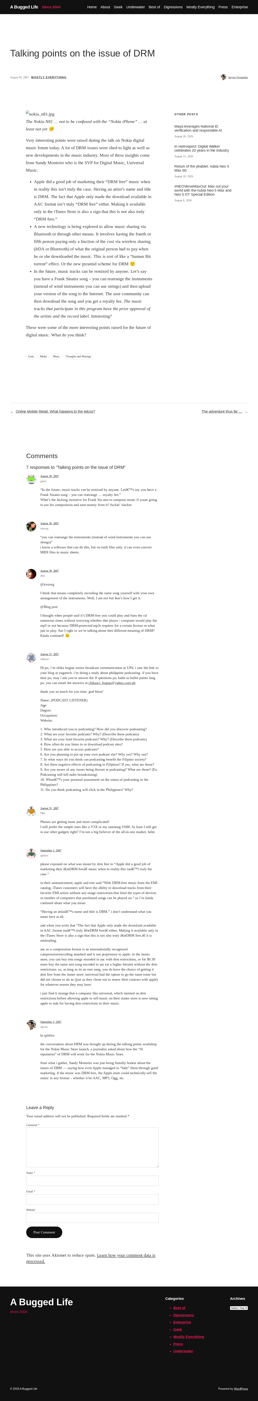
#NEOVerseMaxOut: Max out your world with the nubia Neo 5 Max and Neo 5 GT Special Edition (202, 190)
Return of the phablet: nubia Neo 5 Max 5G (201, 168)
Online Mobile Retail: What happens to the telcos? (55, 411)
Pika (42, 813)
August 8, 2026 (183, 200)
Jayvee (44, 1026)
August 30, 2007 (49, 476)
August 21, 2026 (183, 156)
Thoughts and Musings (78, 356)
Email (30, 1191)
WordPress (241, 1388)
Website (30, 1209)
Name (30, 1172)
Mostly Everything (49, 77)
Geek (31, 356)
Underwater (183, 1351)
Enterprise (182, 1322)
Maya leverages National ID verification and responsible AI (198, 128)
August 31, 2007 (49, 654)
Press (178, 1344)
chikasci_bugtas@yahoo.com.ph (111, 683)
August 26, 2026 (183, 136)
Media (43, 356)
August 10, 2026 (183, 176)
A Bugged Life (24, 6)
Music (56, 356)
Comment (32, 1125)
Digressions (183, 1315)
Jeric (43, 575)
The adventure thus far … (222, 411)
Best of (179, 1308)
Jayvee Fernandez (238, 77)
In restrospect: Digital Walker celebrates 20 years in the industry (201, 148)
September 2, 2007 (50, 850)
